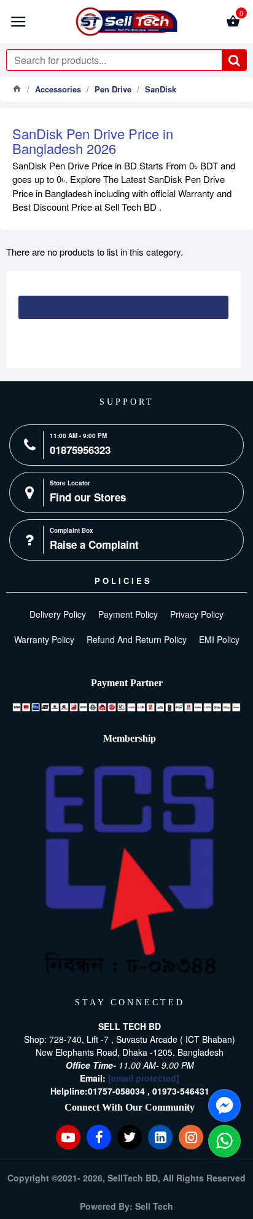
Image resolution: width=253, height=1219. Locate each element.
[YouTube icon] (68, 1137)
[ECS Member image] (129, 870)
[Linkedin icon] (160, 1137)
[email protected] (143, 1078)
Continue (117, 307)
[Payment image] (126, 707)
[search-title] (234, 60)
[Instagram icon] (191, 1137)
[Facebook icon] (99, 1137)
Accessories (58, 89)
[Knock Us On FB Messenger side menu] (224, 1105)
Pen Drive (113, 89)
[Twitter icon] (129, 1137)
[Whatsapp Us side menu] (224, 1141)
